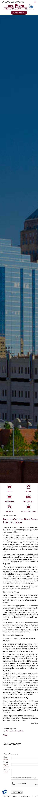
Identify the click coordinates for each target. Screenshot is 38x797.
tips (16, 731)
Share (5, 735)
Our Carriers (19, 13)
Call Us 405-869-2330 (13, 2)
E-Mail (6, 762)
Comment (7, 770)
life (7, 731)
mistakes (21, 731)
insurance (12, 731)
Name (5, 757)
